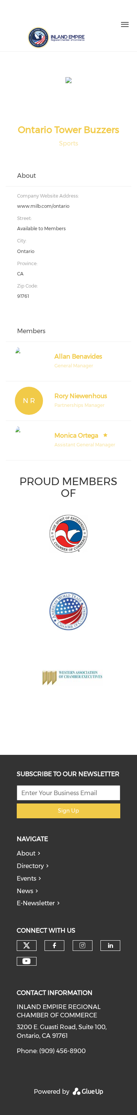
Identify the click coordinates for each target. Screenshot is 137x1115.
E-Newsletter (36, 903)
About (26, 853)
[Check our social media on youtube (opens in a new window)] (26, 961)
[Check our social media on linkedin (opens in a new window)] (65, 14)
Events (26, 878)
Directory (30, 866)
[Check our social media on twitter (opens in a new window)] (17, 14)
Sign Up (68, 810)
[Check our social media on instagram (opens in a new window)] (49, 14)
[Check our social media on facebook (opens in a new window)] (33, 14)
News (25, 891)
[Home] (56, 37)
